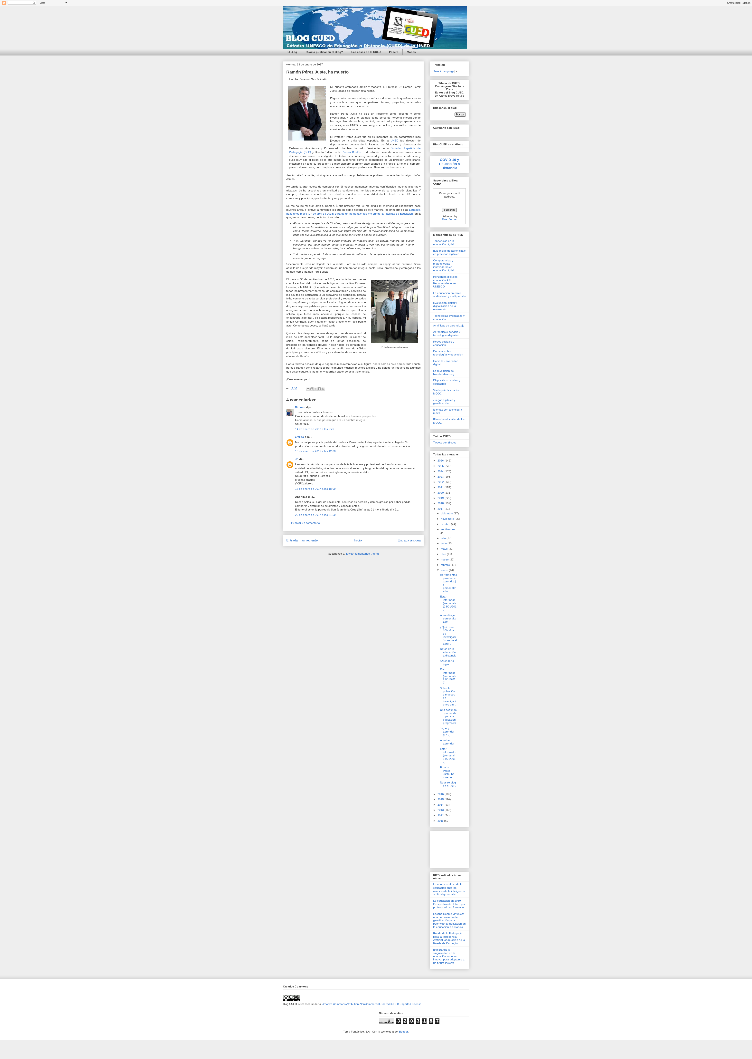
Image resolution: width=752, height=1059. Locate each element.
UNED (394, 140)
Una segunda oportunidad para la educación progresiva (448, 716)
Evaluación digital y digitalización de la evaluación (445, 306)
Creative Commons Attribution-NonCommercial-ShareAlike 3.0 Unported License (371, 1004)
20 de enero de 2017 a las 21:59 (315, 514)
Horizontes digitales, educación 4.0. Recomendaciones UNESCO (445, 281)
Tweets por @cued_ (445, 442)
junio (444, 543)
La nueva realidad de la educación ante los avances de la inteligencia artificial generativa (449, 889)
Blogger (403, 1031)
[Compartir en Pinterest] (323, 389)
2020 (441, 492)
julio (443, 538)
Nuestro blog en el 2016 (448, 784)
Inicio (358, 540)
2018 (441, 503)
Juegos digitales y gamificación (444, 401)
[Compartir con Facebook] (319, 389)
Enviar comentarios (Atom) (362, 553)
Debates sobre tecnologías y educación (448, 353)
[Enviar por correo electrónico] (308, 389)
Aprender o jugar (447, 662)
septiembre (448, 529)
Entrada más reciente (302, 540)
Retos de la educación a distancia (448, 652)
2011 (440, 820)
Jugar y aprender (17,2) (447, 731)
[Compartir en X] (315, 389)
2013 (441, 809)
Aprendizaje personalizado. (448, 618)
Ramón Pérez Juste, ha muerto (447, 772)
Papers (393, 51)
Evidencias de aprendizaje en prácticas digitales (449, 252)
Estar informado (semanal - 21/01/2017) (448, 676)
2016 (441, 794)
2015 (441, 799)
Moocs (411, 51)
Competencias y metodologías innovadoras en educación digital (443, 265)
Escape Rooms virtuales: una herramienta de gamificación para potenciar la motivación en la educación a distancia (449, 920)
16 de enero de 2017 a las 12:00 (315, 451)
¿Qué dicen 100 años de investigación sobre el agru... (448, 635)
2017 (441, 508)
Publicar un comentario (305, 522)
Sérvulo (300, 407)
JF (296, 459)
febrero (446, 564)
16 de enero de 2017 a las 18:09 (315, 488)
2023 (441, 476)
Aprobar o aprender (447, 742)
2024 (441, 471)
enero (445, 570)
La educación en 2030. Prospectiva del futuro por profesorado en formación (449, 904)
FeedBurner (449, 219)
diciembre (447, 513)
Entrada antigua (409, 540)
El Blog (292, 51)
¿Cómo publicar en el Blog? (324, 51)
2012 (441, 815)
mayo (444, 548)
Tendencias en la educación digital (443, 242)
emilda (299, 436)
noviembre (448, 518)
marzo (445, 559)
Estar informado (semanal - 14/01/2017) (448, 755)
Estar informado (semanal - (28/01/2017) (448, 603)
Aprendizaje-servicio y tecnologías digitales (446, 333)
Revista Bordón (351, 152)
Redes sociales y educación (443, 343)
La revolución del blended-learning (443, 372)
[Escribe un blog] (312, 389)
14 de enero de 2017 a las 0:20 (314, 429)
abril (444, 554)
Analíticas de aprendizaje (448, 325)
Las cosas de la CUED (366, 51)
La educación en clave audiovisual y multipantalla (449, 294)
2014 (441, 804)
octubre (446, 524)
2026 (441, 460)
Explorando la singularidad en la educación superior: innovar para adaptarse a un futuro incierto (449, 956)
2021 (441, 487)
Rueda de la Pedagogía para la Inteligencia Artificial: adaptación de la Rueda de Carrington (449, 938)
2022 (441, 481)
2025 (441, 465)
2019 (441, 498)
